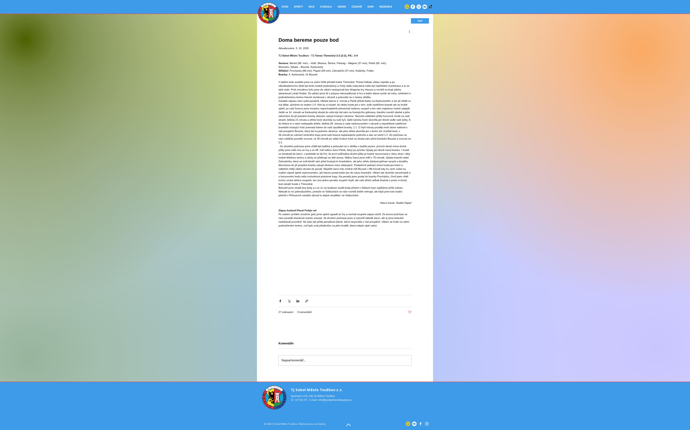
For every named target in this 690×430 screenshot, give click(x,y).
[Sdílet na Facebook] (280, 301)
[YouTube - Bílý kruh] (424, 6)
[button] (420, 21)
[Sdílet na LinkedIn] (298, 301)
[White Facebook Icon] (420, 424)
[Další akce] (409, 31)
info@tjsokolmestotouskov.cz (335, 400)
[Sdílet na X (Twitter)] (289, 301)
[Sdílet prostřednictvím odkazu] (306, 301)
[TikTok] (430, 6)
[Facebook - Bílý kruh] (413, 6)
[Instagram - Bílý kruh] (419, 6)
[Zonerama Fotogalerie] (407, 6)
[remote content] (345, 257)
